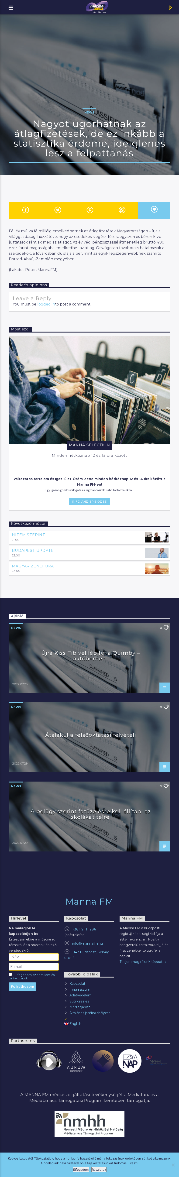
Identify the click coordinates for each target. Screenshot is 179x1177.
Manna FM (89, 901)
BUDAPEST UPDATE (33, 550)
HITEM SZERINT (28, 535)
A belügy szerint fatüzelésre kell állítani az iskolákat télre (91, 814)
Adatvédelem (80, 995)
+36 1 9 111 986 (84, 929)
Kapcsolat (77, 983)
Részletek (99, 1169)
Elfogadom (81, 1169)
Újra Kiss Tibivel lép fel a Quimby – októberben (90, 656)
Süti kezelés (79, 1001)
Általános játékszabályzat (89, 1013)
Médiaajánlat (79, 1007)
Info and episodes (89, 501)
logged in (46, 304)
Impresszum (79, 989)
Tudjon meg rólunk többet (141, 962)
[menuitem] (89, 1023)
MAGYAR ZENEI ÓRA (33, 566)
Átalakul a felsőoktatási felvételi (90, 735)
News (89, 112)
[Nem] (173, 1165)
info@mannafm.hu (87, 943)
